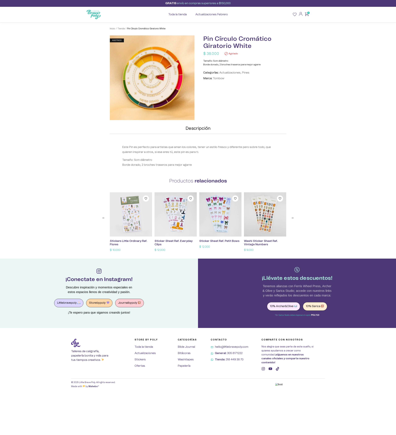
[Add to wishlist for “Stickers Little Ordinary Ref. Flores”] (146, 198)
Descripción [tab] (198, 128)
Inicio (112, 29)
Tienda (121, 29)
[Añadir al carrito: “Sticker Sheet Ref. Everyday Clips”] (176, 214)
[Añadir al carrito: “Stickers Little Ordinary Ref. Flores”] (131, 214)
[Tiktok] (277, 369)
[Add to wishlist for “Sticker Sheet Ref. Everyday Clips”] (190, 198)
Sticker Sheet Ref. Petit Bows (219, 241)
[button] (103, 218)
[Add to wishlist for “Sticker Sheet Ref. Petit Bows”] (235, 198)
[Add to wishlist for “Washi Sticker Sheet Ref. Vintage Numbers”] (280, 198)
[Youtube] (270, 369)
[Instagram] (263, 369)
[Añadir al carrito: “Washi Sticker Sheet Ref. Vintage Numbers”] (265, 214)
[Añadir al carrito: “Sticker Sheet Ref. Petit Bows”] (220, 214)
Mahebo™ (93, 386)
